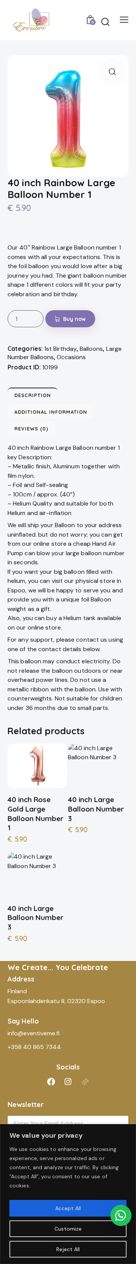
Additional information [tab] (50, 412)
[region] (68, 1194)
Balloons (91, 349)
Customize (68, 1228)
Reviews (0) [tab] (31, 429)
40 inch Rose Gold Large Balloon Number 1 (35, 813)
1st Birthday (60, 349)
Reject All (68, 1249)
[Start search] (105, 21)
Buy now (74, 319)
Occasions (71, 357)
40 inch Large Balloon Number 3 (96, 809)
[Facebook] (51, 1082)
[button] (112, 72)
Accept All (68, 1208)
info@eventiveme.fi (34, 1033)
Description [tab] (32, 395)
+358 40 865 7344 (34, 1047)
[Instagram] (68, 1082)
